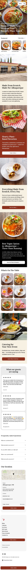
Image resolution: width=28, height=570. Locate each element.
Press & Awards (6, 533)
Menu (20, 3)
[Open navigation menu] (24, 3)
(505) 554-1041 (6, 496)
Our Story (4, 527)
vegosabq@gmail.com (8, 499)
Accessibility (5, 547)
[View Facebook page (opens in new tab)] (3, 554)
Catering (4, 525)
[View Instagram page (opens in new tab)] (5, 554)
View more (5, 386)
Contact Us (5, 535)
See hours (22, 504)
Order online (13, 508)
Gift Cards (4, 529)
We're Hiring (5, 531)
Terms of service (6, 545)
